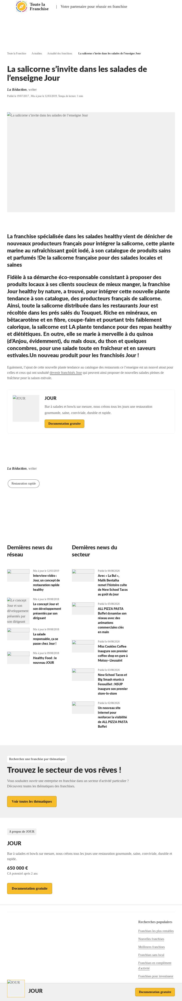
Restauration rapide (24, 483)
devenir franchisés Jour (66, 372)
